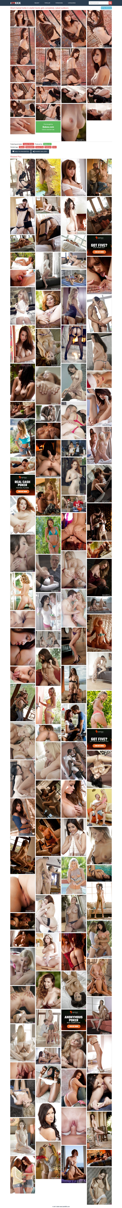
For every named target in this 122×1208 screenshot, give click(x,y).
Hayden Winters (28, 144)
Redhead (48, 147)
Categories (72, 3)
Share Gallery (40, 151)
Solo (54, 147)
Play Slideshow (107, 8)
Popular (47, 3)
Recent (37, 3)
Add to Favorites (21, 151)
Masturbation (30, 147)
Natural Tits (39, 147)
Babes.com (47, 144)
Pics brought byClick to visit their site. (48, 126)
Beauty (22, 147)
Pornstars (59, 3)
